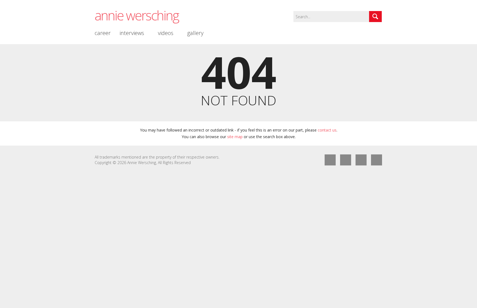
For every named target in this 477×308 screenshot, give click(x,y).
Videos (165, 33)
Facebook (330, 159)
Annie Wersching (137, 15)
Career (103, 33)
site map (235, 136)
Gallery (195, 33)
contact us (327, 130)
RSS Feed (361, 159)
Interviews (132, 33)
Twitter (345, 159)
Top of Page (376, 159)
